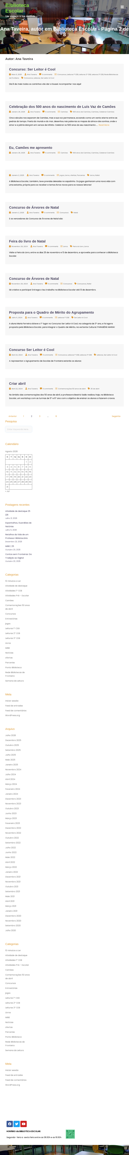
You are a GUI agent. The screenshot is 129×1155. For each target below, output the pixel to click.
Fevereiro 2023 (12, 823)
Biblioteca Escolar (17, 8)
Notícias (9, 652)
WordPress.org (12, 715)
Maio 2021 (10, 896)
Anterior (13, 416)
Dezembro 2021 (13, 876)
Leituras (37, 78)
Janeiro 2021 (11, 911)
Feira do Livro (78, 246)
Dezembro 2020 (13, 915)
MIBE (7, 648)
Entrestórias (11, 618)
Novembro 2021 (13, 881)
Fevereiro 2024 (12, 789)
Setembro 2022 (13, 842)
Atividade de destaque (16, 585)
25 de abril (95, 389)
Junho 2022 (11, 852)
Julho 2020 (10, 930)
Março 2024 (11, 784)
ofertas (73, 175)
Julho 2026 (10, 735)
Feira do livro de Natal (27, 241)
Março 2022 (11, 867)
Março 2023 (11, 818)
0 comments (47, 74)
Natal (97, 175)
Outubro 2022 (12, 837)
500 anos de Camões (82, 112)
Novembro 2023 (13, 803)
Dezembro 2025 (13, 740)
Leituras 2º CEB (85, 74)
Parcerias (81, 175)
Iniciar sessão (12, 700)
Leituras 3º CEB (98, 74)
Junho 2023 (11, 813)
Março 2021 (10, 906)
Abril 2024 (10, 779)
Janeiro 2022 (11, 872)
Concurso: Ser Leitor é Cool (32, 69)
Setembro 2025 (13, 750)
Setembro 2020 (13, 925)
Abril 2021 (9, 901)
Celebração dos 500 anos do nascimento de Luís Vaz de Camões (62, 107)
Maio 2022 (10, 857)
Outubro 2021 (11, 886)
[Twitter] (16, 1124)
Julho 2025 (10, 754)
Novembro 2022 (13, 832)
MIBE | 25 (9, 546)
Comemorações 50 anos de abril (72, 389)
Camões (64, 112)
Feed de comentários (15, 710)
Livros (67, 175)
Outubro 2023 (12, 808)
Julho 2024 (10, 774)
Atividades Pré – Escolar (17, 595)
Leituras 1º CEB (72, 74)
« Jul (7, 491)
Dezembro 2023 (13, 798)
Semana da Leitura (14, 680)
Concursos (61, 74)
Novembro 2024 (13, 769)
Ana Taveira (32, 74)
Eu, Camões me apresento (30, 148)
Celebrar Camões (106, 112)
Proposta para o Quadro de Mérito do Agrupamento (51, 312)
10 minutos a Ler (13, 581)
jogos (62, 175)
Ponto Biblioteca (13, 667)
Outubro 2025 (12, 745)
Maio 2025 (10, 759)
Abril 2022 (10, 862)
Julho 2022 (10, 847)
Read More (104, 125)
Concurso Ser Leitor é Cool (31, 350)
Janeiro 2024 (11, 793)
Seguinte (116, 416)
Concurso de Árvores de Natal (34, 207)
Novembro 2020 (13, 920)
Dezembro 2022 (13, 828)
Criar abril (17, 384)
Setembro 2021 (12, 891)
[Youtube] (23, 1124)
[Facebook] (10, 1124)
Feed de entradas (14, 705)
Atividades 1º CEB (13, 590)
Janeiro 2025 (11, 764)
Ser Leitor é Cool (47, 78)
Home (65, 41)
